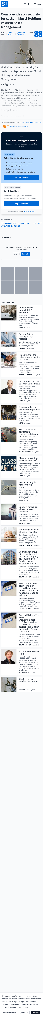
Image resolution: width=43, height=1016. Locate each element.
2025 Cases (37, 223)
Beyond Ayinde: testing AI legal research (26, 337)
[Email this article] (40, 35)
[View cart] (25, 4)
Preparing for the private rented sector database (29, 357)
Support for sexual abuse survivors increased (28, 509)
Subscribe (25, 254)
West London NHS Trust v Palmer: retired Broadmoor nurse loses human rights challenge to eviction (28, 589)
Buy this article (21, 203)
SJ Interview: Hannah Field (29, 652)
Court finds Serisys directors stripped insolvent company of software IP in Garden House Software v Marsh (28, 557)
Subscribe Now (21, 177)
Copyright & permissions (19, 126)
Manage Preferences (10, 1012)
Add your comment (21, 33)
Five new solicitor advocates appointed (29, 408)
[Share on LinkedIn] (36, 32)
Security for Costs (10, 223)
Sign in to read (29, 211)
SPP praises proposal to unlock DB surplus (29, 382)
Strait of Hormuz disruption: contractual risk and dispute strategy (29, 433)
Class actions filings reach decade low (28, 459)
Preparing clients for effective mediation (29, 531)
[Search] (29, 4)
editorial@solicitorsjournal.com (31, 122)
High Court (25, 223)
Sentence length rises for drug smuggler (27, 485)
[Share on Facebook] (36, 35)
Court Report (10, 33)
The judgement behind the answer (28, 680)
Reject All (25, 1012)
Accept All (35, 1012)
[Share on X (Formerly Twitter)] (40, 32)
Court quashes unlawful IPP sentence (26, 310)
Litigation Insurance (10, 226)
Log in (16, 254)
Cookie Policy (7, 1007)
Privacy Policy (22, 1007)
